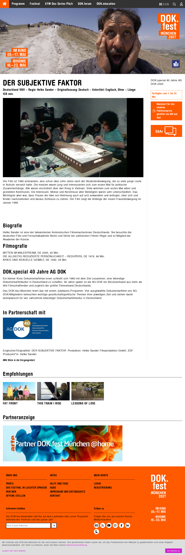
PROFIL (10, 483)
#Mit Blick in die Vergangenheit (19, 360)
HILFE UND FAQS (59, 483)
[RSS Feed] (102, 525)
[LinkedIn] (127, 525)
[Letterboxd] (96, 533)
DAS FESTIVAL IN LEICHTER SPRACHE (26, 487)
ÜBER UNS (11, 475)
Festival (35, 4)
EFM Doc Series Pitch (59, 4)
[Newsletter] (96, 525)
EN (167, 4)
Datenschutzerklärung (76, 545)
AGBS (53, 487)
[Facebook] (121, 525)
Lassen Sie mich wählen (14, 550)
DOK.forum (84, 4)
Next (148, 137)
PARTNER (11, 491)
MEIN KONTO (101, 475)
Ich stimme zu (173, 550)
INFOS (53, 475)
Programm (18, 4)
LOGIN (97, 483)
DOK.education (106, 4)
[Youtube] (109, 525)
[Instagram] (115, 525)
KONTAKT (55, 495)
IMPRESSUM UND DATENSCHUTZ (67, 491)
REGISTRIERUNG (103, 487)
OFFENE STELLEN (15, 495)
